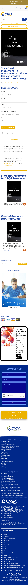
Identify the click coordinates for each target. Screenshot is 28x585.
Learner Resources (6, 449)
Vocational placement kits (7, 444)
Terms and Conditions (9, 553)
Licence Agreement (9, 559)
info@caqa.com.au (9, 163)
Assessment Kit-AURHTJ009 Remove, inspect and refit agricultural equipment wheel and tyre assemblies (13, 246)
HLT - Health (4, 473)
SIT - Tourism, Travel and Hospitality (10, 487)
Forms (2, 466)
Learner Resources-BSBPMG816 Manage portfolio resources (14, 204)
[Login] (21, 8)
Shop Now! (14, 307)
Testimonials (7, 546)
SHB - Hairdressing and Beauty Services (11, 490)
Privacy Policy (7, 555)
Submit (14, 403)
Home (5, 534)
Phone (4, 105)
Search (22, 264)
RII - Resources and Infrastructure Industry (12, 495)
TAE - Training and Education (8, 482)
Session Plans (4, 457)
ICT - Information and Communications (11, 486)
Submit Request (8, 127)
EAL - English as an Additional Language (11, 489)
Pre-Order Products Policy (11, 563)
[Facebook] (2, 133)
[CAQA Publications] (7, 14)
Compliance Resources (7, 461)
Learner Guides (5, 452)
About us (6, 536)
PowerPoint (4, 458)
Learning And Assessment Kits (9, 443)
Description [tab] (14, 139)
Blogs (5, 542)
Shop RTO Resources (9, 538)
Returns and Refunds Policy (11, 557)
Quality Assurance (8, 540)
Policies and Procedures (7, 447)
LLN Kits (3, 463)
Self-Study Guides (5, 455)
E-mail (3, 98)
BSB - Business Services (7, 476)
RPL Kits (3, 464)
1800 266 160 (8, 165)
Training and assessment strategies (10, 446)
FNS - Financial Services (7, 478)
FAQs (5, 548)
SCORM (3, 450)
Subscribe (8, 530)
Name (3, 91)
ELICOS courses (5, 460)
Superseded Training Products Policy (13, 570)
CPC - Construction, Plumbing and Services (12, 493)
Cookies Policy (7, 561)
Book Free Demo (14, 23)
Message (4, 118)
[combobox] (13, 19)
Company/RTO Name (9, 111)
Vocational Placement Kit (12, 83)
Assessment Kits (5, 441)
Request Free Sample (13, 26)
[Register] (16, 8)
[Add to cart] (24, 204)
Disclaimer (6, 550)
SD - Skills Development (7, 479)
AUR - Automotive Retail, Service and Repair (12, 492)
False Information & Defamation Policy (14, 565)
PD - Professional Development (9, 484)
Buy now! (18, 357)
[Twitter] (7, 133)
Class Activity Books (6, 453)
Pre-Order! (4, 467)
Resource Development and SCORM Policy (12, 568)
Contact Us (7, 544)
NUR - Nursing (5, 475)
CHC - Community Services (8, 481)
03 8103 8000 (9, 418)
